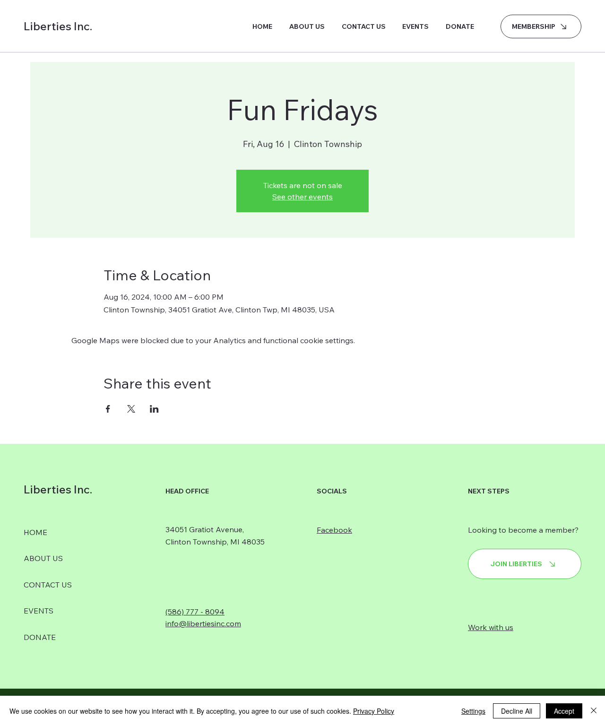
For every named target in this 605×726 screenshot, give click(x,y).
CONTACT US (48, 584)
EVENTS (38, 610)
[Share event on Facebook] (108, 409)
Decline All (516, 711)
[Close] (593, 710)
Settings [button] (473, 711)
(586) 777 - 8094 (195, 611)
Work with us (490, 627)
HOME (35, 532)
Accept (564, 711)
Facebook (334, 530)
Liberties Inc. (58, 26)
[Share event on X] (131, 409)
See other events (302, 196)
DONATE (40, 637)
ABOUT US (43, 558)
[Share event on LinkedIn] (154, 409)
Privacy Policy (373, 711)
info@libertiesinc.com (203, 623)
